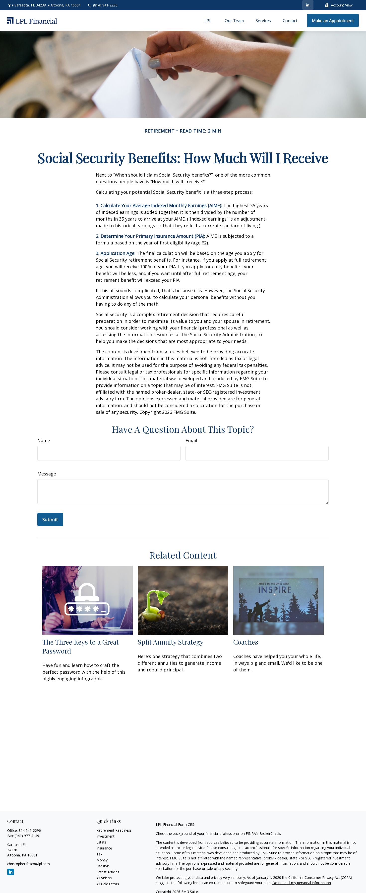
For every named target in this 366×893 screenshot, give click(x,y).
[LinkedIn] (307, 5)
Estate (101, 842)
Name (43, 440)
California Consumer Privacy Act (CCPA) (320, 877)
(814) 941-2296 (105, 5)
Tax (99, 854)
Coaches (245, 641)
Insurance (104, 848)
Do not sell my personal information (301, 882)
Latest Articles (107, 872)
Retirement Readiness (114, 830)
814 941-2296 (30, 830)
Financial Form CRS (178, 824)
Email (191, 440)
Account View (342, 5)
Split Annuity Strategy (170, 641)
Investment (105, 836)
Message (46, 474)
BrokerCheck (269, 833)
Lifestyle (103, 866)
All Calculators (107, 884)
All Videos (104, 878)
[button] (208, 20)
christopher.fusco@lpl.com (28, 863)
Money (102, 860)
